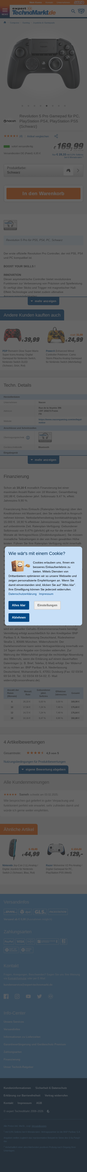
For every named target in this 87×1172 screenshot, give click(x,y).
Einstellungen (47, 605)
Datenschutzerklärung (22, 593)
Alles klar (19, 605)
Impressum (46, 593)
